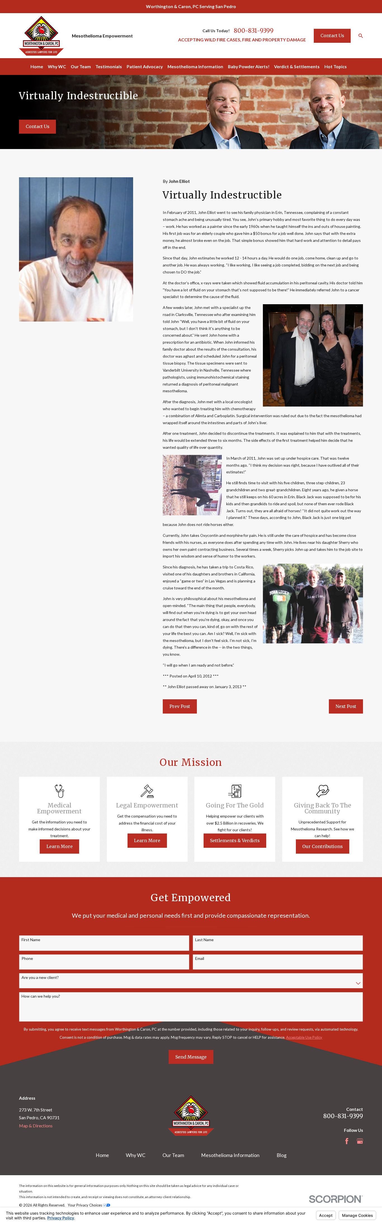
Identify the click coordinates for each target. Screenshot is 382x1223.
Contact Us (332, 35)
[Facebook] (347, 1141)
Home (102, 1155)
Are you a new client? (40, 977)
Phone (27, 958)
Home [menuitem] (36, 66)
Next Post (346, 706)
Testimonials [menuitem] (108, 66)
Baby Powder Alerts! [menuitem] (249, 66)
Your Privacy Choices (85, 1205)
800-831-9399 (253, 31)
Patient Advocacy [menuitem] (145, 66)
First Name (31, 940)
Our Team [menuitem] (81, 66)
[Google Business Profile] (360, 1141)
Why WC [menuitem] (57, 66)
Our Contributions (322, 846)
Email (199, 958)
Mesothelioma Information (230, 1155)
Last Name (204, 940)
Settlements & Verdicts (235, 840)
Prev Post (179, 706)
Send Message (191, 1057)
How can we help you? (41, 996)
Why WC (135, 1155)
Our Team (173, 1155)
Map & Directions (36, 1125)
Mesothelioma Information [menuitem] (195, 66)
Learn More (59, 846)
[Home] (41, 36)
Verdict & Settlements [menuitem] (297, 66)
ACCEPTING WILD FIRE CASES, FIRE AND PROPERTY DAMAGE (242, 39)
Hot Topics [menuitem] (335, 66)
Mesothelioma (87, 35)
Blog (282, 1155)
